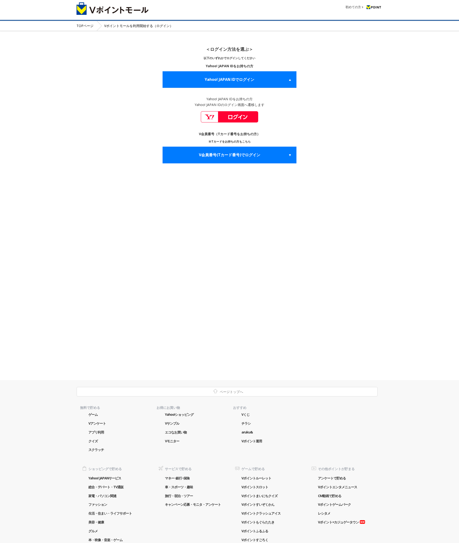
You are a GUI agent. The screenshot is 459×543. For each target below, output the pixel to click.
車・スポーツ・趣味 (179, 487)
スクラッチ (96, 449)
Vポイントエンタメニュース (337, 487)
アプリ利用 (96, 432)
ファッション (97, 504)
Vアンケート (97, 423)
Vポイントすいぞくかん (257, 504)
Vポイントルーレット (256, 478)
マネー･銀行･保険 (177, 478)
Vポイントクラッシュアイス (261, 513)
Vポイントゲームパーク (334, 504)
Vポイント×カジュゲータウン (338, 522)
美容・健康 (96, 522)
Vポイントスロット (254, 487)
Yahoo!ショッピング (179, 414)
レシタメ (324, 513)
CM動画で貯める (329, 495)
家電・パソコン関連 (102, 495)
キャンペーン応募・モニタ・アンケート (193, 504)
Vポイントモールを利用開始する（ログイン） (138, 25)
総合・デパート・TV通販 (106, 487)
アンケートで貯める (332, 478)
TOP (84, 25)
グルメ (93, 531)
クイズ (93, 441)
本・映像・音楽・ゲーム (105, 539)
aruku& (247, 432)
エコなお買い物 (176, 432)
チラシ (246, 423)
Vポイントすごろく (254, 539)
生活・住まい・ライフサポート (110, 513)
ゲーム (93, 414)
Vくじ (245, 414)
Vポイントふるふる (254, 531)
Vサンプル (172, 423)
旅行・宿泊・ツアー (179, 495)
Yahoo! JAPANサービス (104, 478)
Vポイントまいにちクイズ (259, 495)
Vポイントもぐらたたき (257, 522)
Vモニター (172, 441)
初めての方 (353, 7)
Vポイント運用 (251, 441)
